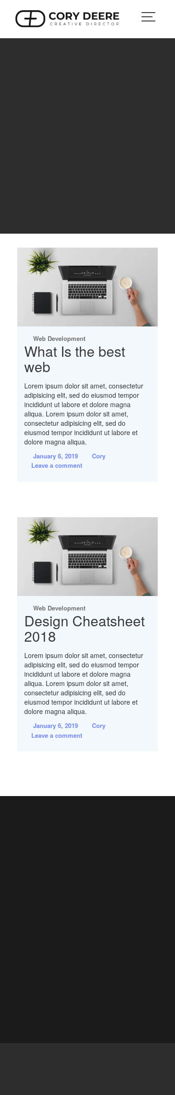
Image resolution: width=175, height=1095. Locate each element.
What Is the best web (74, 358)
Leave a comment (56, 465)
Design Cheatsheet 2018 (84, 628)
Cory (98, 455)
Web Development (59, 338)
